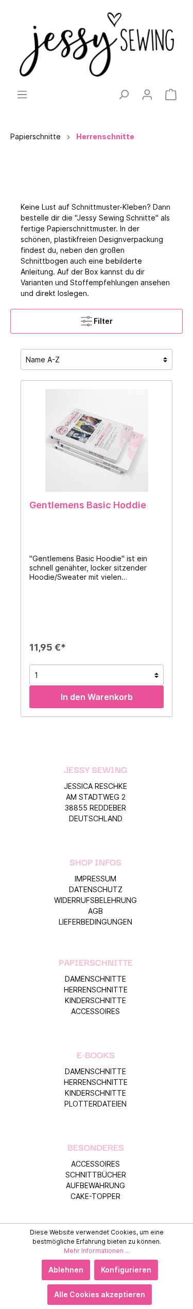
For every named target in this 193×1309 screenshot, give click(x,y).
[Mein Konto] (147, 94)
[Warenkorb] (171, 94)
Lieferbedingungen (95, 921)
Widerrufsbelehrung (95, 900)
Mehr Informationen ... (97, 1251)
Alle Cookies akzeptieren (99, 1294)
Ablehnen (65, 1269)
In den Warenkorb (97, 697)
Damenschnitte (95, 978)
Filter (102, 321)
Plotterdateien (95, 1103)
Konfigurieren (126, 1269)
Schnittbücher (95, 1174)
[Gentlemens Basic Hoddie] (96, 440)
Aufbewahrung (95, 1185)
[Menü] (22, 94)
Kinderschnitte (95, 1000)
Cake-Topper (95, 1196)
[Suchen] (123, 94)
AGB (95, 911)
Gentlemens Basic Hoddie (87, 505)
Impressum (95, 878)
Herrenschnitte (96, 989)
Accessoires (95, 1011)
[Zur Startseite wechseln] (96, 44)
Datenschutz (95, 889)
